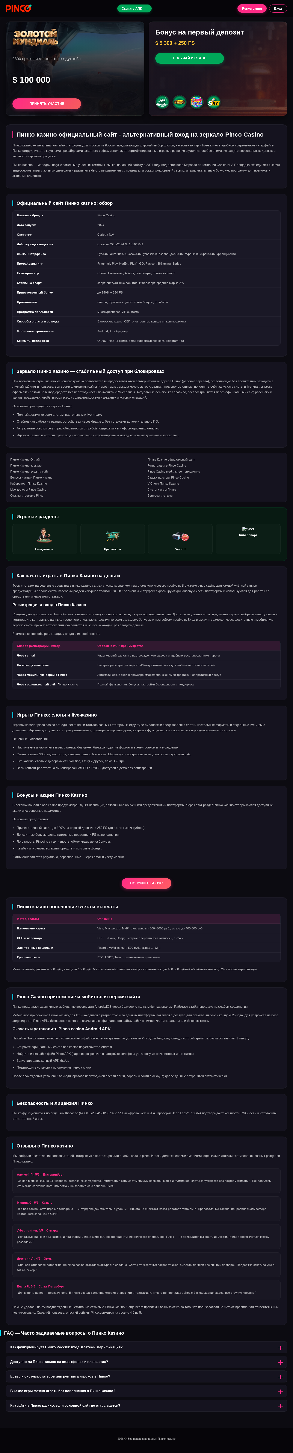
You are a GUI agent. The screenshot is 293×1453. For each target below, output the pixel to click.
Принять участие (46, 103)
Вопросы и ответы (160, 495)
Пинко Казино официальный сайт (171, 459)
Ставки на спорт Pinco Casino (168, 477)
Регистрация (252, 8)
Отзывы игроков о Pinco (27, 495)
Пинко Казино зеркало (26, 465)
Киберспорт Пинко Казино (28, 483)
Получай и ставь (190, 58)
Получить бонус (146, 883)
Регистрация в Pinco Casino (167, 465)
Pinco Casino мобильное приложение (174, 471)
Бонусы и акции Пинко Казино (31, 477)
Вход (278, 8)
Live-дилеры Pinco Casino (28, 489)
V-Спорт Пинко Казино (163, 483)
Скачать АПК (132, 8)
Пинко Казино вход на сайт (29, 471)
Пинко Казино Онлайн (25, 459)
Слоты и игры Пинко (162, 489)
